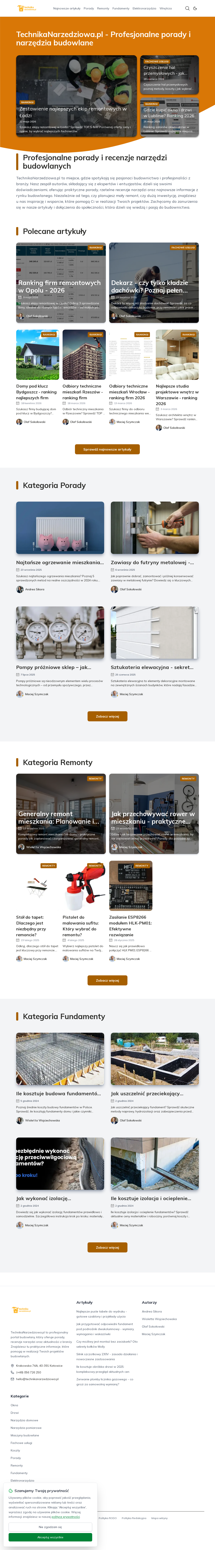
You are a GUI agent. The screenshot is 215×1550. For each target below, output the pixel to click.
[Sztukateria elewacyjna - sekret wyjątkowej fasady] (155, 632)
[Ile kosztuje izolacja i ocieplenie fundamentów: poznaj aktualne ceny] (155, 1164)
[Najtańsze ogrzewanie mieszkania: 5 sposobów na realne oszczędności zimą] (60, 528)
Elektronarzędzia (144, 8)
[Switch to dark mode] (195, 8)
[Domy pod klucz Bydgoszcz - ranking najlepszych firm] (37, 355)
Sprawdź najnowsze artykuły (107, 449)
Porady (89, 8)
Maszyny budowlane (25, 1435)
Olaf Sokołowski (37, 316)
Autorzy (149, 1302)
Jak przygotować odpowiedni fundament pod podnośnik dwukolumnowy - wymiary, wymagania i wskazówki (105, 1329)
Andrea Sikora (34, 589)
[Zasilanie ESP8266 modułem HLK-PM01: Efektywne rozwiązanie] (130, 886)
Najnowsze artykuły (66, 8)
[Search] (187, 8)
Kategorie (20, 1396)
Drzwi (15, 1413)
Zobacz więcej (107, 716)
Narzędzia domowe (24, 1420)
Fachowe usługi (21, 1443)
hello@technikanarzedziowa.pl (37, 1379)
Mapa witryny (159, 1518)
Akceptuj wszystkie (50, 1537)
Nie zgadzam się (50, 1527)
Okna (14, 1405)
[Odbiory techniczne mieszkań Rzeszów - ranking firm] (84, 355)
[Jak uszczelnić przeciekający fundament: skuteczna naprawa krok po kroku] (155, 1059)
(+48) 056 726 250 (28, 1372)
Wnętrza (166, 8)
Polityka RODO (108, 1518)
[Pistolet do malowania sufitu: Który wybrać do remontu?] (84, 886)
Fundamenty (121, 8)
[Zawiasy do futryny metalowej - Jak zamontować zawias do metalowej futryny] (155, 528)
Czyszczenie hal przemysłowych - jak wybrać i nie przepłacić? (167, 73)
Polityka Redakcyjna (134, 1518)
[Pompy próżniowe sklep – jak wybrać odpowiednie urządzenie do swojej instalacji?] (60, 632)
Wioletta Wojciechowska (43, 847)
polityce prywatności (66, 1517)
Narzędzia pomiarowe (26, 1428)
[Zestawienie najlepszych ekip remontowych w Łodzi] (76, 96)
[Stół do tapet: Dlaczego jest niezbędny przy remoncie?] (37, 886)
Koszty (15, 1450)
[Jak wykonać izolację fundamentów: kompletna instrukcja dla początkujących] (60, 1164)
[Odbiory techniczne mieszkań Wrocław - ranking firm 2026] (130, 355)
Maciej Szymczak (36, 694)
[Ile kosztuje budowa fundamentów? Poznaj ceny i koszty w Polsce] (60, 1059)
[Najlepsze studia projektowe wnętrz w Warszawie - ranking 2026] (177, 355)
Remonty (103, 8)
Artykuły (84, 1302)
